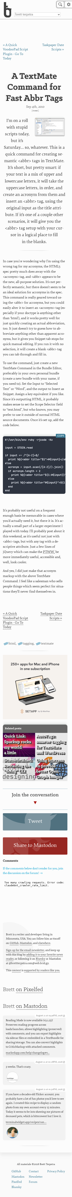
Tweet (35, 110)
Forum (33, 1182)
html (12, 643)
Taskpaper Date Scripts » (51, 616)
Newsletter (36, 1177)
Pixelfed (17, 1182)
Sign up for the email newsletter (25, 950)
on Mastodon (31, 1006)
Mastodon (26, 943)
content (16, 970)
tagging (28, 643)
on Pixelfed (29, 990)
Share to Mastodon (35, 845)
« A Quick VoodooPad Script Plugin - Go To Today (15, 620)
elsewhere (44, 943)
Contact (34, 1171)
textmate (47, 643)
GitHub (14, 943)
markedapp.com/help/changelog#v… (28, 1053)
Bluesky (40, 959)
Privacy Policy (56, 1171)
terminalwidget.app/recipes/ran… (26, 1122)
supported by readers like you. (42, 970)
